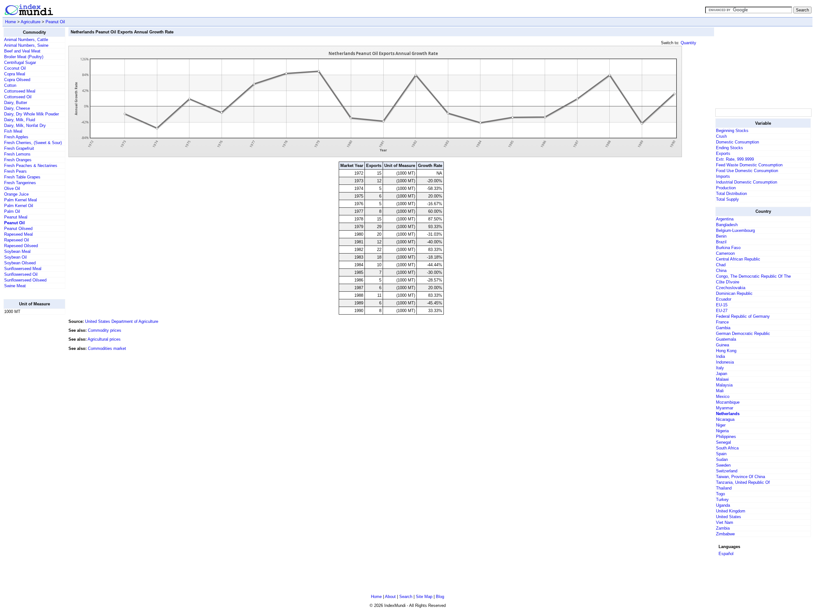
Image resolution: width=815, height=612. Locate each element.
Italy (720, 367)
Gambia (723, 327)
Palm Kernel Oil (18, 205)
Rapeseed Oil (16, 240)
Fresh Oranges (18, 159)
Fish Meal (13, 131)
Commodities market (107, 348)
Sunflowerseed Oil (21, 274)
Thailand (724, 488)
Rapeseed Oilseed (21, 245)
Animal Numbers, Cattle (26, 39)
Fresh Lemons (17, 154)
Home (10, 21)
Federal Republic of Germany (743, 316)
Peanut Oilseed (18, 228)
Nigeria (722, 430)
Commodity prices (104, 330)
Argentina (725, 219)
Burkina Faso (728, 247)
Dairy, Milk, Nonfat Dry (25, 125)
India (720, 356)
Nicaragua (725, 419)
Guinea (722, 345)
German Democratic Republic (743, 333)
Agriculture (30, 21)
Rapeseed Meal (18, 234)
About (390, 596)
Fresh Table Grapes (22, 177)
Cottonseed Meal (19, 91)
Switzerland (726, 471)
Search (405, 596)
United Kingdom (730, 511)
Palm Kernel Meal (20, 200)
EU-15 (721, 305)
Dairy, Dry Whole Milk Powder (31, 114)
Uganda (723, 505)
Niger (721, 425)
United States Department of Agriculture (121, 321)
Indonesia (725, 362)
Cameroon (725, 253)
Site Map (424, 596)
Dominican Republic (734, 293)
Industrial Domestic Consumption (746, 182)
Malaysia (724, 385)
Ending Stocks (729, 147)
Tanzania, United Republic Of (743, 482)
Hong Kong (726, 350)
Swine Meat (15, 285)
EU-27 (721, 310)
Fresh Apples (16, 137)
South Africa (727, 448)
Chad (721, 264)
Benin (721, 236)
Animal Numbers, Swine (26, 45)
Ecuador (723, 299)
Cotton (10, 85)
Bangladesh (727, 224)
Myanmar (724, 408)
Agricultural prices (104, 339)
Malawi (722, 379)
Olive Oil (12, 188)
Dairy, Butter (15, 102)
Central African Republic (738, 259)
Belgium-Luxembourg (735, 230)
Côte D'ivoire (727, 282)
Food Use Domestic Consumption (747, 170)
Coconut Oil (15, 68)
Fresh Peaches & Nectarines (30, 165)
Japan (721, 373)
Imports (723, 176)
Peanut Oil (55, 21)
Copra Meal (14, 74)
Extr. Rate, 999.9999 (735, 159)
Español (726, 553)
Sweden (723, 465)
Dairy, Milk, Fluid (19, 119)
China (721, 270)
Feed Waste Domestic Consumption (749, 165)
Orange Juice (16, 194)
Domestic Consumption (737, 142)
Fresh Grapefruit (19, 148)
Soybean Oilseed (20, 263)
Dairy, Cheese (17, 108)
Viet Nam (724, 522)
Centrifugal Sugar (20, 62)
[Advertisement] (29, 415)
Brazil (721, 242)
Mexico (722, 396)
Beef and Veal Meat (22, 51)
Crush (721, 136)
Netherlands (728, 413)
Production (726, 187)
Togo (720, 493)
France (722, 322)
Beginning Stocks (732, 130)
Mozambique (728, 402)
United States (728, 516)
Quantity (688, 42)
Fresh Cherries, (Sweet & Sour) (33, 142)
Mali (720, 390)
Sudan (722, 459)
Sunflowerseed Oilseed (25, 280)
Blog (440, 596)
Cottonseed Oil (18, 96)
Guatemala (726, 339)
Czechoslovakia (730, 287)
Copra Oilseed (17, 79)
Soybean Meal (17, 251)
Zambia (723, 528)
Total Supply (727, 199)
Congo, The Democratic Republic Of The (753, 276)
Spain (721, 453)
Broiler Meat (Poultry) (23, 56)
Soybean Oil (15, 257)
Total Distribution (731, 193)
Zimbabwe (725, 534)
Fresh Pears (15, 171)
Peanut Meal (15, 217)
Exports (723, 153)
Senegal (723, 442)
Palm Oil (12, 211)
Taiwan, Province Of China (740, 476)
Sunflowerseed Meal (22, 268)
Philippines (726, 436)
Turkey (722, 499)
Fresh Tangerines (20, 182)
